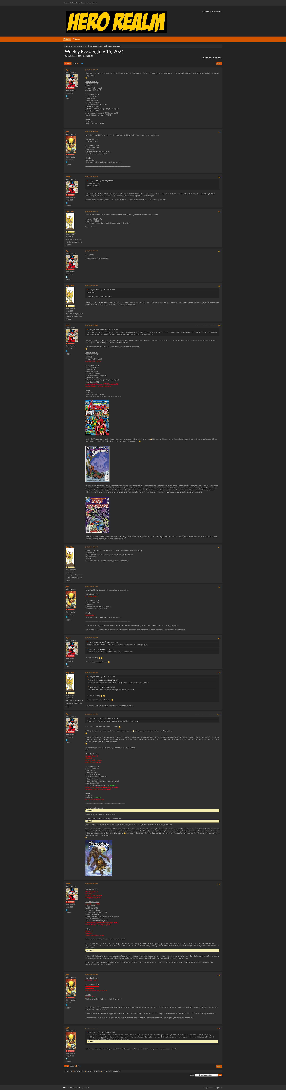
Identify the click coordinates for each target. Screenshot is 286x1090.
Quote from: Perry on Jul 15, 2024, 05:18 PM (101, 290)
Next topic (217, 58)
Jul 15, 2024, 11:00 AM (91, 176)
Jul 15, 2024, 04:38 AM (91, 131)
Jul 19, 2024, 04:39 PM (91, 883)
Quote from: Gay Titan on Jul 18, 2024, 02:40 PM (103, 642)
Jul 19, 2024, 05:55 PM (91, 974)
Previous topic (207, 58)
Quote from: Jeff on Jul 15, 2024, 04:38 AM (101, 181)
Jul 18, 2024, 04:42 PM (91, 638)
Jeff (67, 131)
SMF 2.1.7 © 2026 (67, 1087)
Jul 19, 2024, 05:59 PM (91, 1028)
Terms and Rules (212, 1088)
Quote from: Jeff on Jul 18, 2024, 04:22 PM (101, 649)
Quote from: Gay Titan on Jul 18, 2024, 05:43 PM (103, 718)
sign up (94, 3)
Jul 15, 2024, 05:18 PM (91, 251)
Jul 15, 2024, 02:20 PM (91, 211)
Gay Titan (70, 211)
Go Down (68, 63)
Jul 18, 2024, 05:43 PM (91, 672)
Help (204, 1088)
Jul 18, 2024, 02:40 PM (91, 547)
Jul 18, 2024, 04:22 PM (91, 586)
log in (88, 3)
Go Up (66, 1066)
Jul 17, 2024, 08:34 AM (91, 325)
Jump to (192, 1075)
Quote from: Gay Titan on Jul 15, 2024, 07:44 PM (103, 330)
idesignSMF (86, 1087)
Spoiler (90, 811)
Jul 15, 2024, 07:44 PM (91, 285)
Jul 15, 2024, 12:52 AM (91, 70)
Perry (68, 70)
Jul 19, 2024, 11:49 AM (91, 714)
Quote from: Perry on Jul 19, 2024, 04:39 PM (101, 1032)
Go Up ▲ (220, 1088)
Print (219, 64)
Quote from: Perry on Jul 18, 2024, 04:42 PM (101, 677)
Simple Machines (77, 1087)
